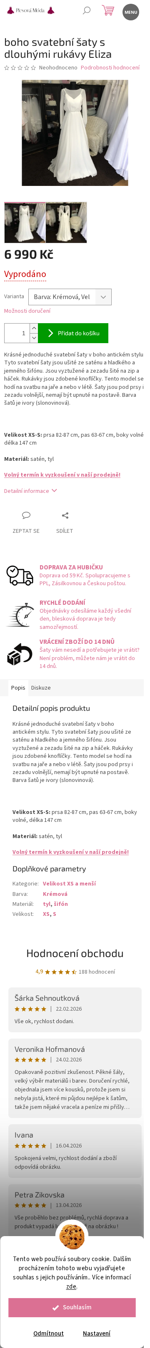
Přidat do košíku (79, 332)
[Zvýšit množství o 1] (34, 328)
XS (46, 914)
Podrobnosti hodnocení (110, 68)
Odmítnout (48, 1333)
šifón (61, 904)
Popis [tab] (18, 688)
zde (71, 1286)
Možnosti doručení (27, 311)
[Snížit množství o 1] (34, 338)
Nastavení (96, 1333)
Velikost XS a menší (69, 884)
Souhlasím (77, 1307)
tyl (46, 904)
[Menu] (130, 11)
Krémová (55, 894)
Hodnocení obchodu (75, 952)
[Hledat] (86, 11)
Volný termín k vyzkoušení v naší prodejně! (62, 475)
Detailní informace (26, 491)
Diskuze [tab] (41, 688)
